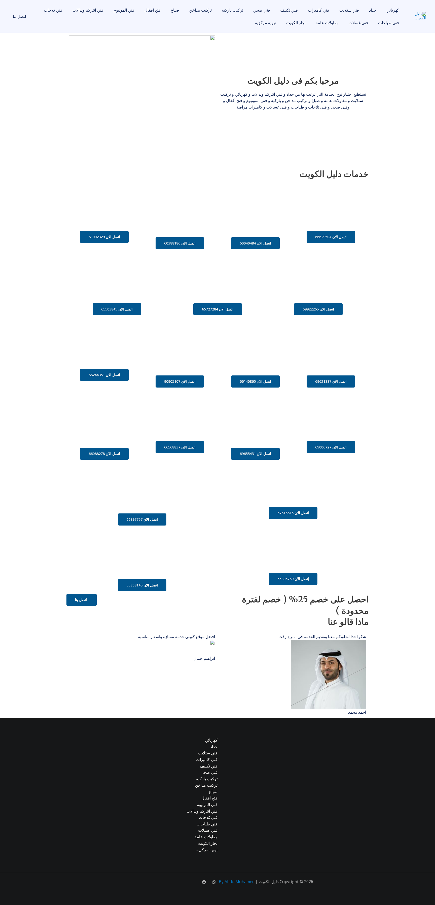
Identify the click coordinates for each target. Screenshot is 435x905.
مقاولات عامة (327, 22)
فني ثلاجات (53, 10)
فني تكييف (289, 10)
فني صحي (261, 10)
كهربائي (392, 10)
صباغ (175, 10)
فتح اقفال (152, 10)
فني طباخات (388, 22)
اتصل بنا (19, 16)
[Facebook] (204, 882)
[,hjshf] (214, 882)
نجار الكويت (296, 22)
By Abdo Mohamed (237, 881)
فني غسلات (358, 22)
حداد (372, 10)
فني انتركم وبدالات (87, 10)
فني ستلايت (349, 10)
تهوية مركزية (265, 22)
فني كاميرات (318, 10)
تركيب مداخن (200, 10)
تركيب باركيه (232, 10)
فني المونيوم (124, 10)
